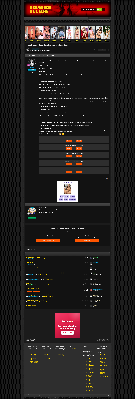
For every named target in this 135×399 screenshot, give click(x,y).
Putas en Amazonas (90, 367)
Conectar (69, 140)
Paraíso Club (102, 372)
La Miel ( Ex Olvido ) (46, 289)
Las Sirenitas (102, 368)
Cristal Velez (29, 283)
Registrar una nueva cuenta (48, 240)
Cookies (32, 340)
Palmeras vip (102, 373)
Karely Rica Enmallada (31, 305)
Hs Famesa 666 (47, 50)
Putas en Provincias (64, 18)
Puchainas (74, 349)
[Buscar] (109, 18)
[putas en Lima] (40, 9)
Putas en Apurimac (89, 390)
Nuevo (28, 18)
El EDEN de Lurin (103, 370)
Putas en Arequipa (89, 387)
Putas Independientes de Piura (44, 284)
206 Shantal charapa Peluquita (33, 288)
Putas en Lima (51, 18)
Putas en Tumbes (89, 358)
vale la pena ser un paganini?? (33, 300)
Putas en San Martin (90, 372)
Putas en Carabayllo (34, 361)
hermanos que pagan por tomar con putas (35, 295)
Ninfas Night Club (103, 374)
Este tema (104, 18)
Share (95, 49)
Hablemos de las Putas (44, 258)
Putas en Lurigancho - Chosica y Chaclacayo (62, 358)
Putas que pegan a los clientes (33, 257)
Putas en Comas (33, 354)
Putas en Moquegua (90, 383)
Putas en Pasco (89, 371)
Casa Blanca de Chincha (48, 269)
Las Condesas (102, 361)
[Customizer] (103, 9)
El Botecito (102, 357)
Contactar (27, 340)
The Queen (40, 264)
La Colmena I (102, 366)
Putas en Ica (88, 379)
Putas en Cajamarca (90, 365)
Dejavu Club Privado (104, 376)
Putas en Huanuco (89, 368)
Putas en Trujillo (89, 362)
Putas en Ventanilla (33, 364)
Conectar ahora (87, 240)
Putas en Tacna (89, 386)
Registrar (99, 9)
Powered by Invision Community (103, 340)
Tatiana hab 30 (29, 262)
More (74, 18)
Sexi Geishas (102, 364)
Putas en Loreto (89, 373)
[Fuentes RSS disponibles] (109, 395)
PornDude (74, 348)
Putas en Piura (88, 360)
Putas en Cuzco (89, 384)
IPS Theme (28, 339)
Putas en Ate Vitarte (34, 362)
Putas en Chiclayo (89, 361)
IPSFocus (33, 339)
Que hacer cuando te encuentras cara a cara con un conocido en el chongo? (43, 272)
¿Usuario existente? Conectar (88, 9)
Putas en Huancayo (89, 369)
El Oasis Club (102, 362)
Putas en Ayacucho (89, 388)
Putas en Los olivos (34, 353)
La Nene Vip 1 (102, 369)
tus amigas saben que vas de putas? (34, 278)
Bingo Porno (74, 351)
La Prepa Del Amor (43, 306)
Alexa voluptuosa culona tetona (33, 267)
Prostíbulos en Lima (38, 18)
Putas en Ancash (89, 364)
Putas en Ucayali (89, 375)
